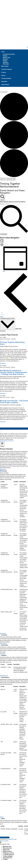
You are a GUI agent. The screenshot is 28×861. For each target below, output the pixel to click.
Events (3, 75)
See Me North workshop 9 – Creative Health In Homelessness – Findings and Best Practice (13, 372)
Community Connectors (9, 54)
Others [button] (2, 817)
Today (1, 317)
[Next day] (3, 314)
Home (3, 52)
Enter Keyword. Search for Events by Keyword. (13, 202)
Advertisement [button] (4, 675)
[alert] (14, 178)
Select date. (18, 329)
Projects (5, 60)
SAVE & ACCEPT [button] (4, 837)
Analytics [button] (2, 653)
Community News (6, 78)
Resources (5, 62)
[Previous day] (15, 312)
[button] (0, 842)
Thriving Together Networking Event (12, 343)
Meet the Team (6, 57)
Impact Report (5, 84)
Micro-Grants (4, 66)
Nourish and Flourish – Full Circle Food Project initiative (14, 401)
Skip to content (4, 841)
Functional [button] (3, 633)
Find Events (4, 234)
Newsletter (4, 81)
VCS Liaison (6, 64)
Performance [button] (3, 643)
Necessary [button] (3, 469)
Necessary (4, 471)
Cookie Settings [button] (4, 440)
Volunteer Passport (6, 69)
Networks (5, 59)
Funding (5, 56)
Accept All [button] (10, 440)
